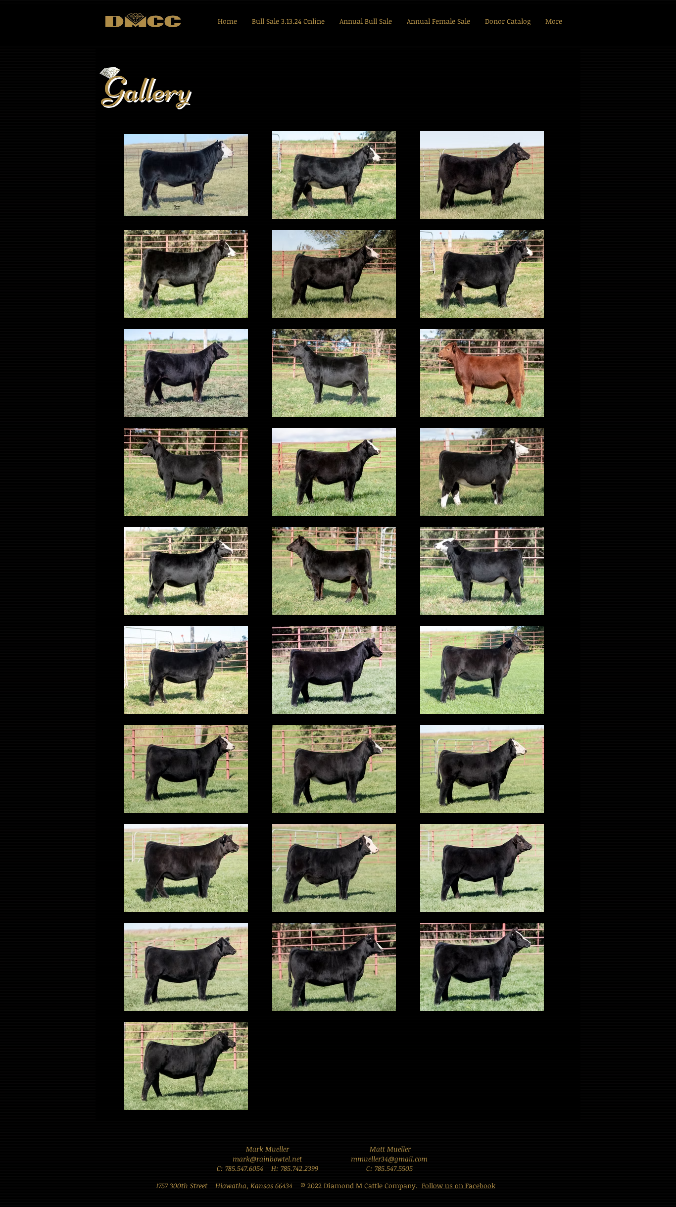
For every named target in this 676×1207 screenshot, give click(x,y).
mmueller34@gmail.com (389, 1158)
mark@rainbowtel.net (267, 1158)
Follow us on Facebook (458, 1185)
